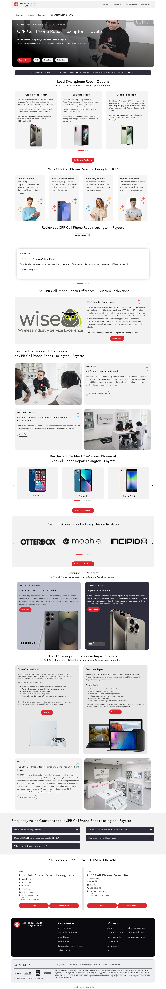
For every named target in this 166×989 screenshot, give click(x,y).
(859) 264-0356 (27, 892)
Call (36, 60)
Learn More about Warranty (98, 393)
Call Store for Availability (83, 160)
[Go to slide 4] (84, 500)
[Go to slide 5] (86, 500)
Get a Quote (61, 60)
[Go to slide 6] (88, 500)
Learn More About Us (27, 797)
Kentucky (31, 15)
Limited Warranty (136, 936)
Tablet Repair (64, 950)
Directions (47, 60)
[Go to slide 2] (85, 150)
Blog (109, 927)
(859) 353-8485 (95, 888)
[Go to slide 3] (87, 150)
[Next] (152, 122)
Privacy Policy (59, 965)
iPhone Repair (65, 927)
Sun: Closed (51, 72)
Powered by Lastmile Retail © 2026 (83, 987)
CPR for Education (137, 932)
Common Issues (115, 932)
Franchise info (114, 936)
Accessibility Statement (111, 965)
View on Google (28, 269)
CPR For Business (136, 927)
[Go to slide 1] (81, 150)
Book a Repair (24, 60)
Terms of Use (72, 965)
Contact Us (112, 941)
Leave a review (81, 235)
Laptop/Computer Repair (70, 945)
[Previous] (14, 122)
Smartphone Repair (68, 932)
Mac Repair (64, 941)
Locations (112, 945)
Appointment (64, 906)
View (34, 906)
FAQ (109, 950)
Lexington (42, 15)
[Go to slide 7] (90, 500)
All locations (19, 15)
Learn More (23, 434)
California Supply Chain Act (90, 965)
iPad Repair (64, 936)
